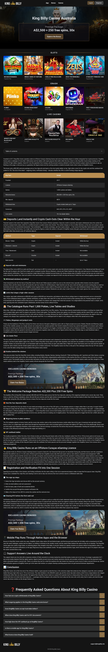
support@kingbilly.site (98, 644)
